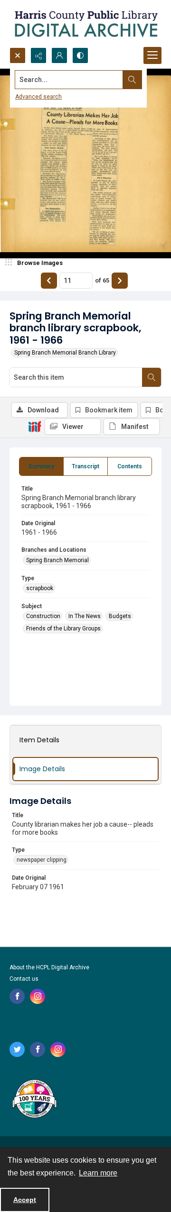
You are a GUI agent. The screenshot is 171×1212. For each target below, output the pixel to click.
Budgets (120, 616)
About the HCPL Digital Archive (49, 967)
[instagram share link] (37, 996)
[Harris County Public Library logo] (34, 1099)
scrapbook (39, 588)
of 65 (102, 280)
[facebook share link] (17, 996)
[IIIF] (34, 426)
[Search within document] (151, 377)
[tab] (41, 466)
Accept (24, 1199)
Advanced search (38, 96)
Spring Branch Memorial (57, 560)
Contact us (24, 978)
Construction (43, 616)
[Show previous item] (49, 281)
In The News (84, 616)
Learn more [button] (98, 1173)
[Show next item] (120, 281)
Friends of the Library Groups (63, 628)
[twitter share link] (17, 1049)
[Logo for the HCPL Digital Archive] (86, 24)
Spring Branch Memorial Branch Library (65, 352)
